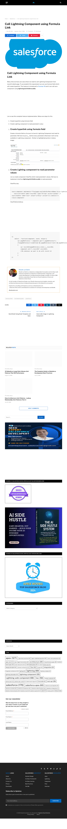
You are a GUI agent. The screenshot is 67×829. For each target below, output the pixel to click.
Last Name (8, 722)
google (40, 667)
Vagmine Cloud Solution (44, 813)
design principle (11, 667)
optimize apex (9, 681)
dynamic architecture (23, 667)
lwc (39, 678)
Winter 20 (58, 690)
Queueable (41, 681)
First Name (9, 717)
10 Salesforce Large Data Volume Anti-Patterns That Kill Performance (17, 372)
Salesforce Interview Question (12, 690)
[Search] (60, 2)
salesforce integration (53, 688)
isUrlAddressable (19, 298)
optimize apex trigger (31, 681)
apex (11, 658)
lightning (33, 671)
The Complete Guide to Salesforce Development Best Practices (45, 372)
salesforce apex (34, 685)
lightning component (30, 674)
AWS (59, 662)
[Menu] (7, 2)
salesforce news (25, 690)
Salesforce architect (11, 688)
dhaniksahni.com (13, 290)
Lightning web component (20, 678)
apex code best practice (39, 658)
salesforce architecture (24, 688)
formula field (9, 298)
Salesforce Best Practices (38, 688)
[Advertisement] (33, 11)
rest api (51, 681)
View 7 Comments (33, 408)
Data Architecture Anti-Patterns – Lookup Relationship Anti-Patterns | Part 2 (18, 399)
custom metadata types (44, 664)
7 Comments (30, 31)
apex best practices (24, 658)
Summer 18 (41, 86)
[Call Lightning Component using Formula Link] (33, 54)
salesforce (28, 298)
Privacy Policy (34, 805)
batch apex (10, 664)
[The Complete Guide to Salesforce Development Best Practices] (48, 359)
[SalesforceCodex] (33, 2)
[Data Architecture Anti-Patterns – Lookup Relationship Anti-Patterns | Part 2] (18, 386)
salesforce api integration (51, 685)
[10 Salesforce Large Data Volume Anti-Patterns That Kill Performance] (18, 359)
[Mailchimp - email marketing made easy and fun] (26, 728)
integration (49, 667)
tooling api (50, 690)
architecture (36, 662)
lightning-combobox (45, 671)
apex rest (9, 662)
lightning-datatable (12, 674)
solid (43, 690)
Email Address (10, 711)
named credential (50, 678)
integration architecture (12, 671)
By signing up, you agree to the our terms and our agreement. (25, 805)
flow (33, 667)
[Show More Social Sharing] (42, 35)
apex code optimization (54, 658)
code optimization (31, 664)
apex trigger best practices (21, 662)
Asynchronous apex (50, 662)
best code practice (20, 664)
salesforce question (34, 690)
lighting (22, 671)
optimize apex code (19, 681)
